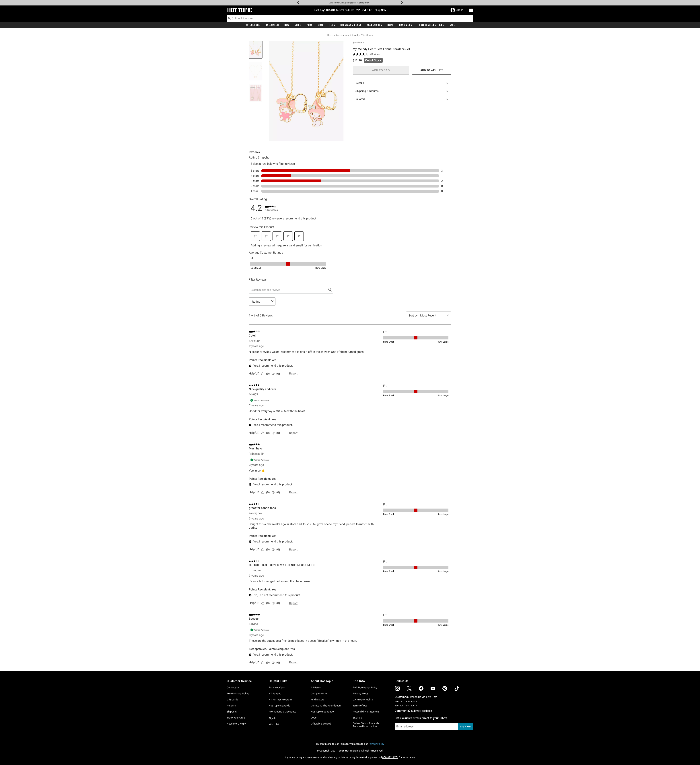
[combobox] (350, 18)
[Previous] (298, 2)
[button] (457, 10)
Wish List (274, 724)
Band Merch (406, 25)
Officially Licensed (321, 723)
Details (359, 83)
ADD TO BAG (381, 70)
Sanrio (357, 42)
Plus (309, 25)
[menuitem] (470, 10)
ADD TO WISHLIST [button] (431, 70)
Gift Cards (232, 699)
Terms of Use (360, 705)
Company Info (319, 693)
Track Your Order (236, 717)
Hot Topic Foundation (323, 711)
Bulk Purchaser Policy (365, 687)
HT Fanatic (275, 693)
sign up (465, 726)
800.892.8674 (390, 757)
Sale (452, 25)
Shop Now (362, 2)
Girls (298, 25)
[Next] (402, 2)
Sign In (272, 718)
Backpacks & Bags (350, 25)
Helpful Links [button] (278, 681)
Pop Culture (252, 25)
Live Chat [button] (431, 697)
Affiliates (316, 687)
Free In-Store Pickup (238, 693)
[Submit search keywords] (229, 18)
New (286, 25)
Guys (321, 25)
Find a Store (317, 699)
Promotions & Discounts (282, 711)
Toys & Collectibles (431, 25)
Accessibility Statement (366, 711)
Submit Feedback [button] (421, 710)
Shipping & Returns (367, 91)
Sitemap (357, 717)
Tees (332, 25)
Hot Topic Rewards (279, 705)
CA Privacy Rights (363, 699)
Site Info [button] (359, 681)
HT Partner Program (280, 699)
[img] (397, 688)
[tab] (257, 51)
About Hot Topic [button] (322, 681)
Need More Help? (236, 723)
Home (390, 25)
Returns (231, 705)
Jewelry (356, 35)
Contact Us (233, 687)
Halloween (272, 25)
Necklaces (367, 35)
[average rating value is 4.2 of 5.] (361, 54)
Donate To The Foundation (326, 705)
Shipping (232, 711)
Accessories (374, 25)
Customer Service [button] (239, 681)
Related (360, 99)
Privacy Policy (360, 693)
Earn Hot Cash (277, 687)
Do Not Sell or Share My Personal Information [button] (366, 725)
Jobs (313, 717)
